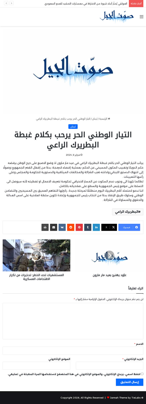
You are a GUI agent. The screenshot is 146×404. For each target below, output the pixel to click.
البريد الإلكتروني (132, 359)
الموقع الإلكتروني (59, 359)
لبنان (94, 118)
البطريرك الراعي (126, 211)
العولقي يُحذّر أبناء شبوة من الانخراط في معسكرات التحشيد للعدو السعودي (86, 3)
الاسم (138, 344)
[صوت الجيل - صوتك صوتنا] (117, 17)
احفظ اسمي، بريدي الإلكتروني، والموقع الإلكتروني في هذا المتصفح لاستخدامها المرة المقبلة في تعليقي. (74, 374)
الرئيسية (103, 118)
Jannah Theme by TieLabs (125, 397)
